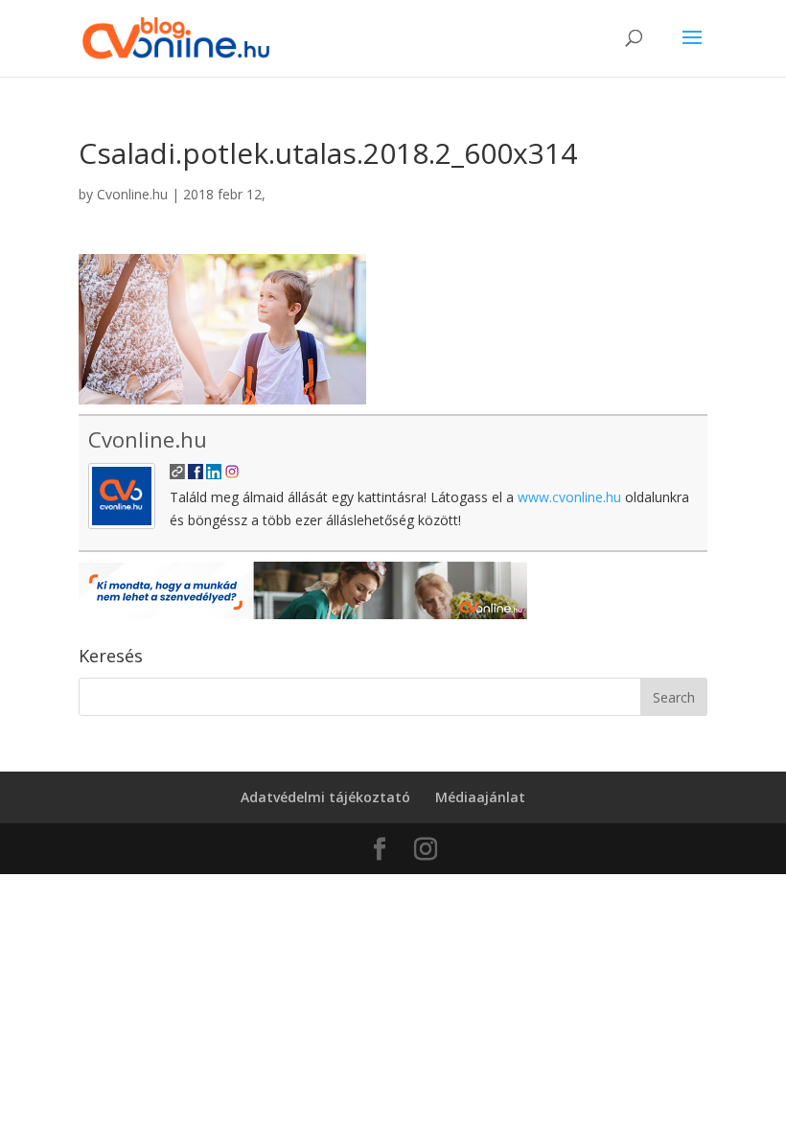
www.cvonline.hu (569, 497)
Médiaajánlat (480, 797)
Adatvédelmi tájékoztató (325, 797)
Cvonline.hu (132, 194)
